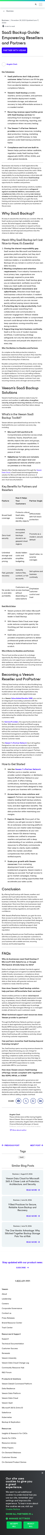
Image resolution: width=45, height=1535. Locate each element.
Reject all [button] (30, 1525)
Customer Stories (9, 1457)
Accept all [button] (14, 1525)
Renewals (6, 1353)
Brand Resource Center (12, 1322)
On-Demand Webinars (11, 1452)
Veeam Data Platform (11, 1393)
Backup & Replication (11, 1422)
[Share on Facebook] (18, 1101)
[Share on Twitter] (26, 1101)
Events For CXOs (9, 1438)
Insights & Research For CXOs (14, 1433)
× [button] (42, 1473)
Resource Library (9, 1443)
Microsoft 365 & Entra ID (12, 1407)
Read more (31, 1190)
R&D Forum (7, 1372)
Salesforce (6, 1412)
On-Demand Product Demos (14, 1462)
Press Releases (8, 1318)
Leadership (6, 1298)
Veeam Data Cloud (10, 1398)
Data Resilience (8, 1388)
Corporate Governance (12, 1308)
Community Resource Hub (13, 1367)
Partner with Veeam (14, 50)
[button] (22, 1514)
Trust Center (7, 1327)
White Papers (7, 1447)
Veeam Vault (7, 1403)
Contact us (6, 1313)
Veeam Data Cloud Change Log (15, 1362)
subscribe (21, 1267)
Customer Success (10, 1348)
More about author (19, 1130)
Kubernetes (7, 1417)
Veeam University (9, 1358)
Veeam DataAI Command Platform (17, 1383)
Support (5, 1338)
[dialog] (22, 1502)
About (4, 1294)
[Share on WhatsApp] (33, 1101)
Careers (5, 1303)
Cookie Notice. (13, 1509)
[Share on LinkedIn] (40, 1101)
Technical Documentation (13, 1343)
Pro (16, 743)
